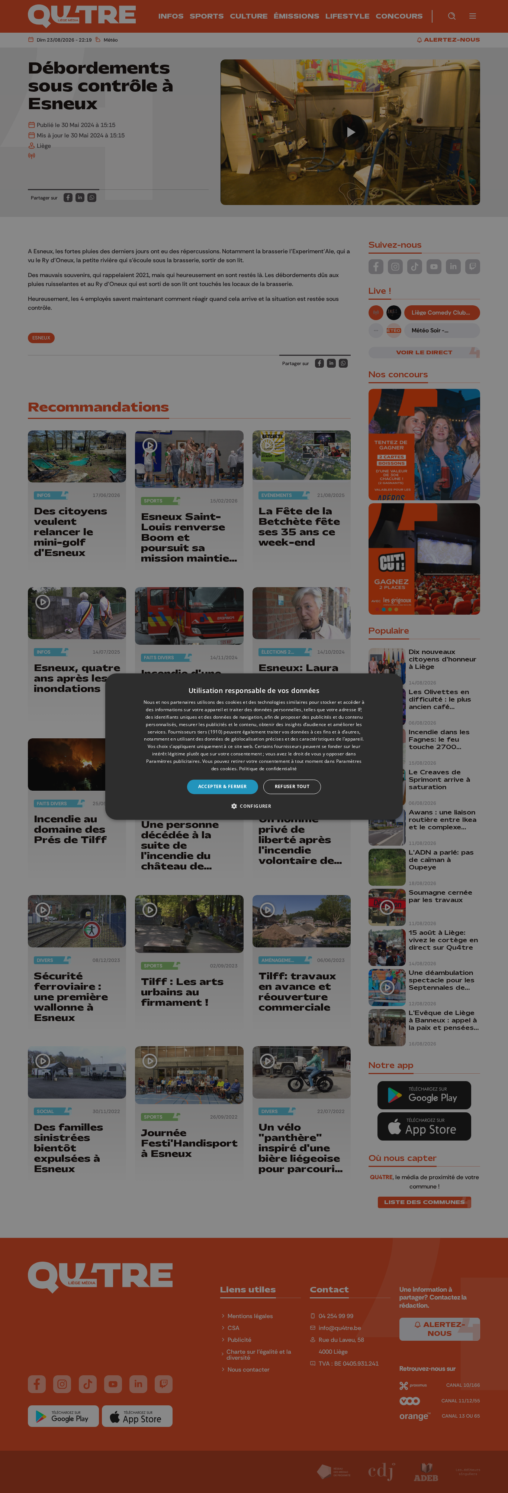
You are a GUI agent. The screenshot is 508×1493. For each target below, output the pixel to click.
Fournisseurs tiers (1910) (195, 732)
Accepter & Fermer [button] (222, 786)
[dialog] (254, 746)
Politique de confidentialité (268, 768)
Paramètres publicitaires (173, 761)
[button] (254, 805)
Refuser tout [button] (292, 786)
